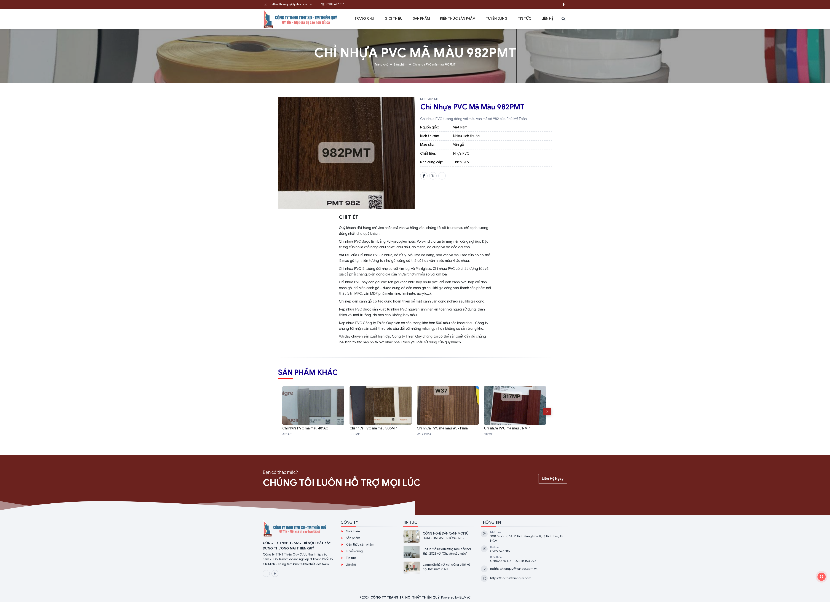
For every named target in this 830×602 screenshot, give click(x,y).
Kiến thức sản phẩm (360, 544)
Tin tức (351, 558)
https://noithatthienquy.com (510, 578)
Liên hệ (351, 565)
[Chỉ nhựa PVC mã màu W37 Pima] (447, 411)
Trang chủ (381, 64)
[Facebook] (424, 175)
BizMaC (465, 597)
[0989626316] (555, 4)
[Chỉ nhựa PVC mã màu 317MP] (515, 411)
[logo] (298, 529)
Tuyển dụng (354, 551)
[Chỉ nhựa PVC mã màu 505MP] (380, 411)
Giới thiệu (353, 531)
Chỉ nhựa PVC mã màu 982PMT (434, 64)
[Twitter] (433, 175)
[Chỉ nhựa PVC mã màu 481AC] (313, 411)
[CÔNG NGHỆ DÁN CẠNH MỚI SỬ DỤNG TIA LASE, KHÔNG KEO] (438, 536)
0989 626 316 (500, 551)
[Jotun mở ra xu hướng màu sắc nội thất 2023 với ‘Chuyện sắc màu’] (438, 552)
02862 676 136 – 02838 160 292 (513, 561)
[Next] (547, 411)
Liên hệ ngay (552, 479)
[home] (300, 19)
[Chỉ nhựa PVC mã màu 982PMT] (346, 153)
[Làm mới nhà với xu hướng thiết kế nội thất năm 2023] (438, 568)
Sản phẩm (400, 64)
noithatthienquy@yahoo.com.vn (514, 569)
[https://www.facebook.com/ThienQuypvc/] (563, 4)
